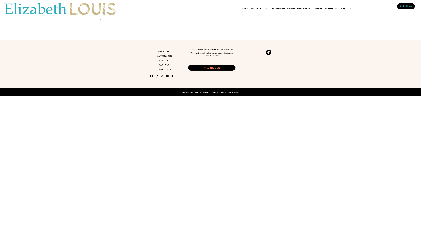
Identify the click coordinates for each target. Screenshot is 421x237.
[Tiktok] (156, 76)
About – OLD (262, 9)
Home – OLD (248, 9)
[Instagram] (162, 76)
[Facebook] (151, 76)
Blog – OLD (346, 9)
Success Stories (277, 9)
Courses (291, 9)
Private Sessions (163, 56)
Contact (163, 60)
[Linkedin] (172, 76)
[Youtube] (167, 76)
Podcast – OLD (332, 9)
